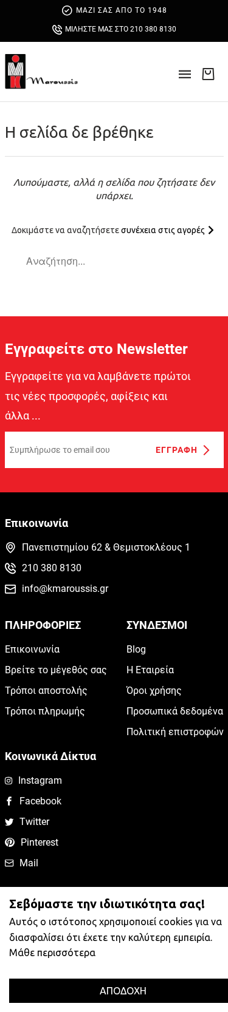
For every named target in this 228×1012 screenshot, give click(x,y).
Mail (28, 863)
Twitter (34, 821)
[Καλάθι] (208, 73)
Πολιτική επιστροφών (175, 732)
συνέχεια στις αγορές (164, 230)
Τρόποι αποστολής (46, 690)
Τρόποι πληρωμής (45, 711)
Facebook (40, 801)
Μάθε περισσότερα (52, 952)
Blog (136, 649)
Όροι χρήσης (154, 690)
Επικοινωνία (32, 649)
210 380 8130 (51, 568)
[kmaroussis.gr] (41, 71)
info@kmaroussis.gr (65, 588)
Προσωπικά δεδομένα (174, 711)
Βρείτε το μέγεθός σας (56, 670)
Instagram (40, 780)
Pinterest (39, 842)
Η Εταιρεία (150, 670)
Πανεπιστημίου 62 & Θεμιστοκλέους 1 (106, 547)
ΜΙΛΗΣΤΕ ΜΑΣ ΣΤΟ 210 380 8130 (120, 29)
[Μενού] (185, 78)
